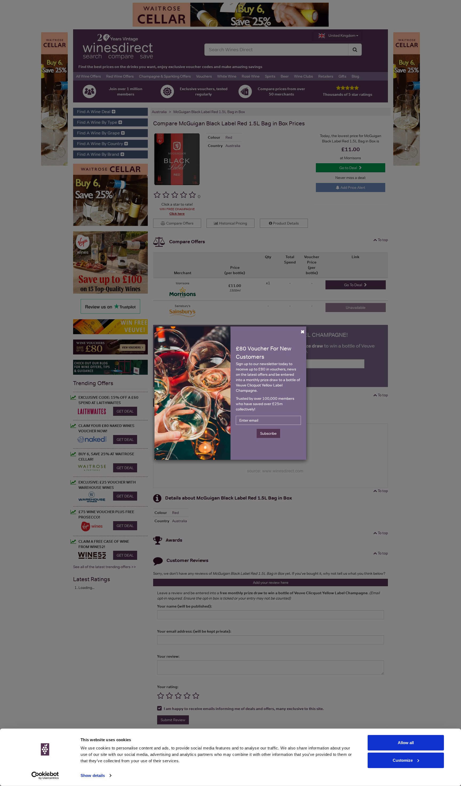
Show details (93, 775)
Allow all (406, 742)
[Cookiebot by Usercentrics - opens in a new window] (45, 776)
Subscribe (268, 433)
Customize (403, 760)
